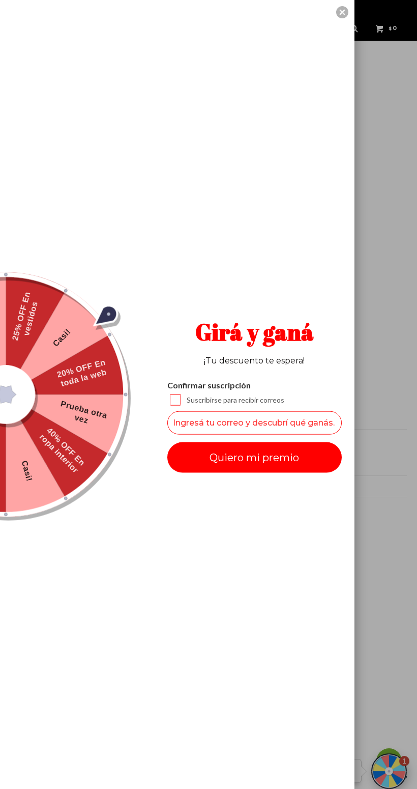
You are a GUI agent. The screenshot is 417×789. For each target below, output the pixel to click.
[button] (342, 12)
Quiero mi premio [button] (254, 457)
